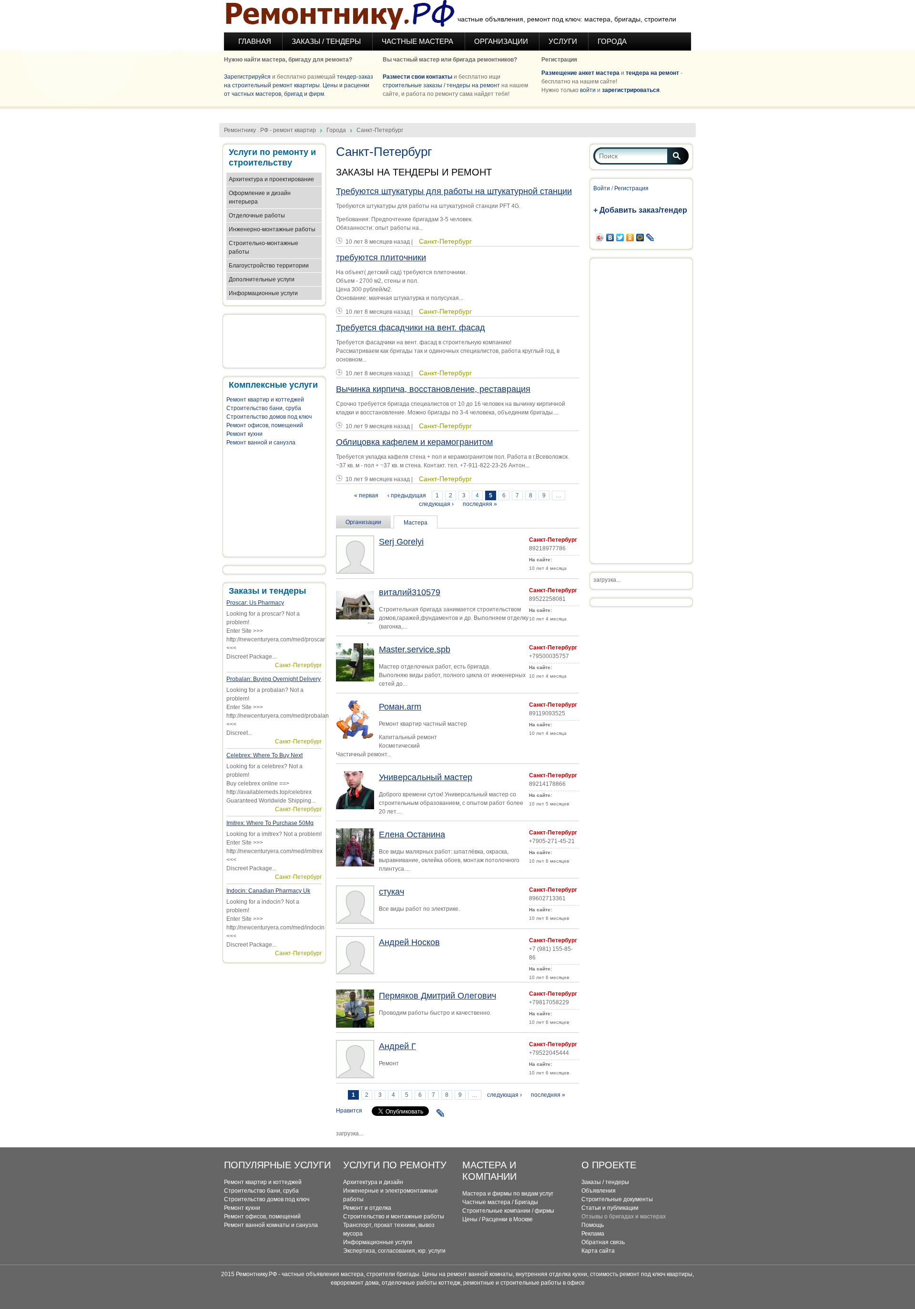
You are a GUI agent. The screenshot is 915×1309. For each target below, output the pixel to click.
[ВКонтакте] (610, 237)
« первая (366, 495)
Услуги (563, 41)
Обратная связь (603, 1242)
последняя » (480, 504)
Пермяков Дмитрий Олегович (437, 995)
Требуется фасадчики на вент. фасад (410, 327)
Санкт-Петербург (298, 665)
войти (588, 90)
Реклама (592, 1233)
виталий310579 (409, 592)
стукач (391, 892)
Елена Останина (412, 834)
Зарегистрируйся (247, 76)
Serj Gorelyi (401, 541)
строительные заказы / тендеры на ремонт (441, 85)
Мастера (415, 522)
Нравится (349, 1110)
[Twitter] (620, 237)
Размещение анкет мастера (580, 73)
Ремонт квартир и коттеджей (265, 399)
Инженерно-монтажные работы (272, 229)
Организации (501, 41)
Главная (254, 41)
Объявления (598, 1190)
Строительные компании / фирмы (508, 1210)
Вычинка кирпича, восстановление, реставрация (433, 389)
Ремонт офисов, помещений (264, 425)
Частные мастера (418, 41)
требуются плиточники (381, 257)
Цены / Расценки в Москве (497, 1219)
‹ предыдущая (406, 495)
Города (612, 41)
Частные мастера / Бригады (500, 1202)
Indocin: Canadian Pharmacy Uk (268, 890)
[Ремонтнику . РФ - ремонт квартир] (339, 16)
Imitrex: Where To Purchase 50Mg (270, 823)
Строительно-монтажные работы (263, 247)
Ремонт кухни (244, 434)
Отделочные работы (257, 215)
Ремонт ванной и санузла (260, 442)
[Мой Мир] (640, 237)
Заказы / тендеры (605, 1182)
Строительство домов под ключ (269, 416)
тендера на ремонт (652, 73)
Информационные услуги (263, 293)
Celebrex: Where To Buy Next (264, 755)
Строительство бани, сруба (263, 408)
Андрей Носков (409, 942)
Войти (601, 188)
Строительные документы (617, 1199)
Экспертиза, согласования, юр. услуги (394, 1250)
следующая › (436, 504)
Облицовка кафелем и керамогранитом (414, 442)
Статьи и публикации (610, 1208)
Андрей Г (397, 1046)
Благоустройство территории (269, 265)
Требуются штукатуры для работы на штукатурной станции (454, 191)
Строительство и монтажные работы (393, 1216)
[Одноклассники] (630, 237)
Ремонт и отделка (367, 1208)
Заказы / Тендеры (327, 41)
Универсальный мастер (425, 777)
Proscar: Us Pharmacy (255, 602)
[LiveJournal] (441, 1113)
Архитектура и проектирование (271, 179)
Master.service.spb (414, 649)
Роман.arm (400, 706)
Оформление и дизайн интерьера (260, 197)
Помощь (592, 1225)
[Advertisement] (457, 112)
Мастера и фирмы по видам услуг (507, 1193)
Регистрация (631, 188)
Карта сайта (598, 1250)
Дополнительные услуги (262, 279)
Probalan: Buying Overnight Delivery (273, 679)
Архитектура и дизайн (373, 1182)
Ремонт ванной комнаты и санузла (271, 1225)
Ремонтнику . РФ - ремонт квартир (270, 130)
